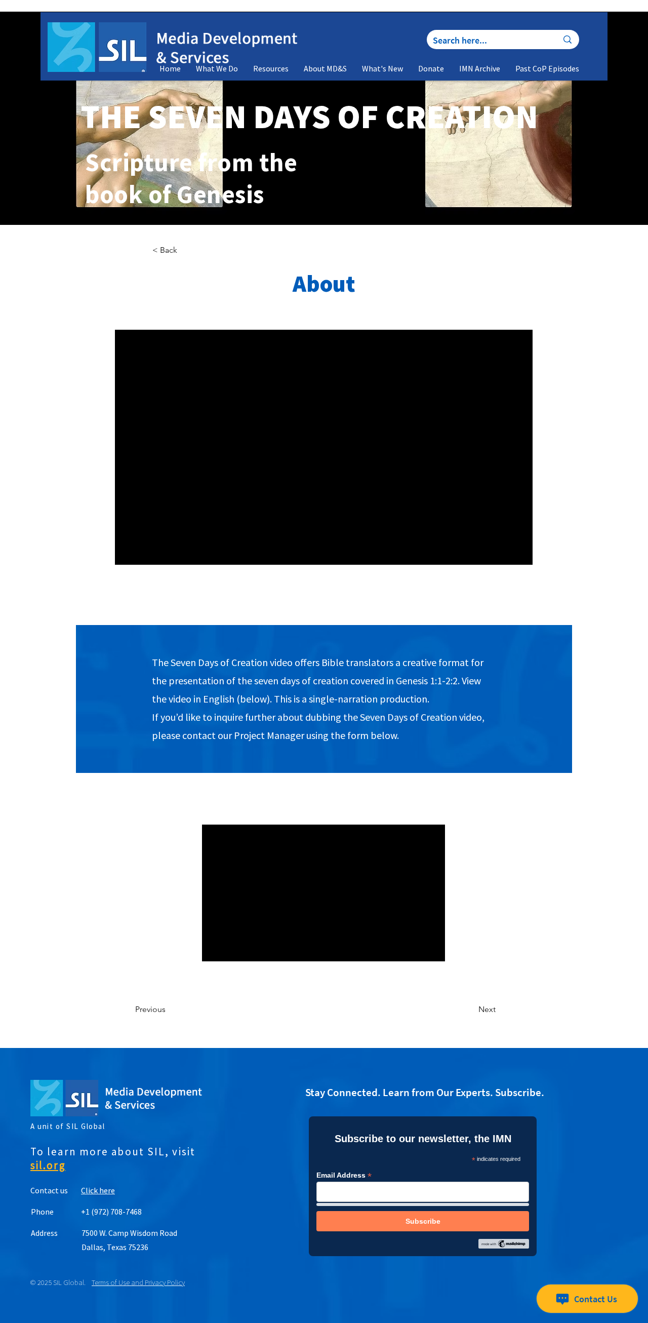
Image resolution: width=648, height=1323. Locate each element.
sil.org (48, 1165)
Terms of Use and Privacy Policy (138, 1282)
